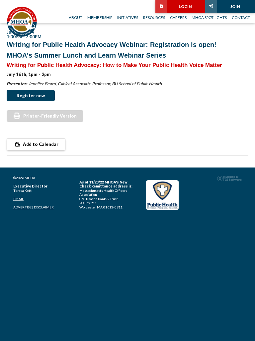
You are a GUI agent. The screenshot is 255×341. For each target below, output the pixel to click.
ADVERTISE (22, 207)
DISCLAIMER (44, 207)
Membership (99, 17)
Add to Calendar (40, 144)
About (75, 17)
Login (185, 6)
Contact (241, 17)
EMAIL (18, 199)
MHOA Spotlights (209, 17)
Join (235, 6)
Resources (154, 17)
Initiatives (127, 17)
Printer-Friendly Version (50, 116)
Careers (178, 17)
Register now (31, 95)
